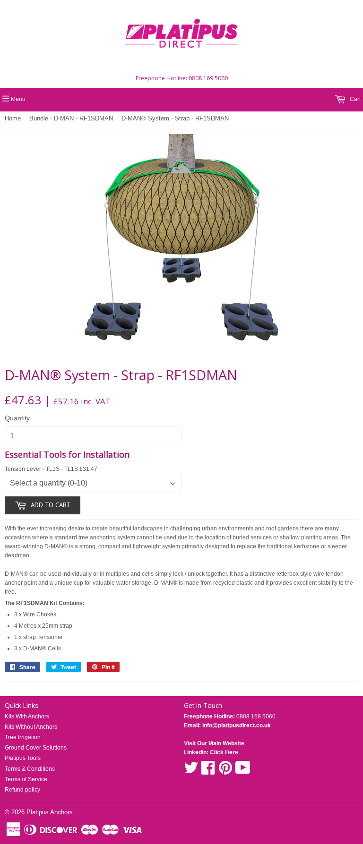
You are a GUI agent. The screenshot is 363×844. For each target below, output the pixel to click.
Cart (354, 99)
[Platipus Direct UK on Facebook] (208, 771)
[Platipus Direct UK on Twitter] (191, 771)
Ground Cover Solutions (36, 747)
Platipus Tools (23, 758)
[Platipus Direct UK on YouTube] (243, 771)
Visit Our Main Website (214, 743)
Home (13, 118)
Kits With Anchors (27, 716)
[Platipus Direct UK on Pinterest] (225, 771)
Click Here (224, 752)
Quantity (17, 418)
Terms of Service (26, 779)
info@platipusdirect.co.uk (236, 725)
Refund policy (22, 789)
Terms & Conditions (30, 769)
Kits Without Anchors (31, 727)
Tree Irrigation (23, 737)
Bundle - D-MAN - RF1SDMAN (71, 118)
